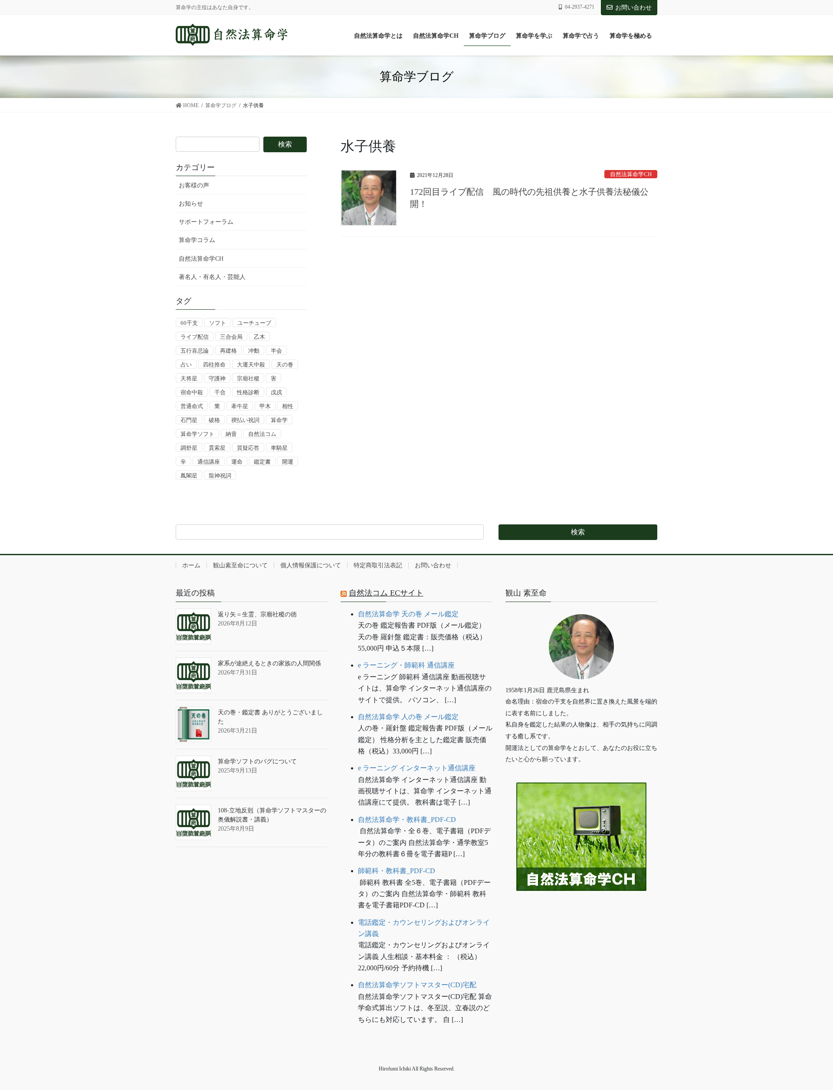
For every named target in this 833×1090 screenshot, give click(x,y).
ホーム (191, 565)
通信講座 (208, 461)
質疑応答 (248, 448)
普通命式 (191, 406)
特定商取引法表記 (378, 565)
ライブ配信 (194, 337)
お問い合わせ (633, 7)
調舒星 (188, 448)
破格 (214, 420)
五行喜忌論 (194, 350)
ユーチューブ (254, 323)
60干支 (189, 323)
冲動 (253, 350)
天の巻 (284, 364)
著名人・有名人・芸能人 (212, 277)
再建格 (228, 350)
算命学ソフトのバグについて (257, 761)
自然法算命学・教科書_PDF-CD (407, 819)
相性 (287, 406)
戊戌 (276, 392)
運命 (237, 461)
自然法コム (262, 434)
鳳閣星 (188, 475)
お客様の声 (194, 185)
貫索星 (217, 448)
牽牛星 (239, 406)
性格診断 (248, 392)
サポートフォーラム (206, 222)
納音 (231, 434)
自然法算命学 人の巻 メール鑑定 (408, 716)
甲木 (265, 406)
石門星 (188, 420)
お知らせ (191, 203)
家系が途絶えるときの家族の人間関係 (269, 663)
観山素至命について (240, 565)
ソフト (217, 323)
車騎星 (279, 448)
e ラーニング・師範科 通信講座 (406, 665)
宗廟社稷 (248, 378)
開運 (287, 461)
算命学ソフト (197, 434)
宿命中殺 (191, 392)
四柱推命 (214, 364)
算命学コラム (197, 240)
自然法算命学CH (631, 174)
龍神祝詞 (220, 475)
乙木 (259, 337)
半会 (276, 350)
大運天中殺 (251, 364)
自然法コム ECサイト (386, 593)
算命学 (279, 420)
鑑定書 (262, 461)
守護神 (217, 378)
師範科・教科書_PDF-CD (396, 870)
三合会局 (231, 337)
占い (186, 364)
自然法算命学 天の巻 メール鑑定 (408, 614)
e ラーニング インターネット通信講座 (417, 768)
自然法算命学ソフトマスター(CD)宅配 (417, 985)
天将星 (188, 378)
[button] (581, 917)
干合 (220, 392)
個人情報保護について (310, 565)
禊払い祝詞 (245, 420)
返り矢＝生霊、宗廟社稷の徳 (257, 614)
